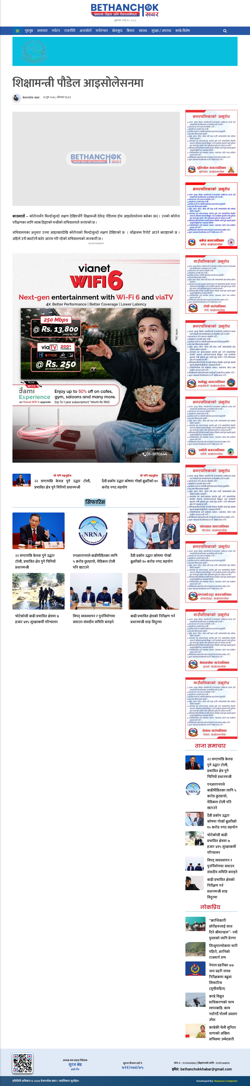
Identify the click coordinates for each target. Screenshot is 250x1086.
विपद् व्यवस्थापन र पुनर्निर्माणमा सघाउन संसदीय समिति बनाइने (94, 619)
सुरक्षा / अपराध (161, 31)
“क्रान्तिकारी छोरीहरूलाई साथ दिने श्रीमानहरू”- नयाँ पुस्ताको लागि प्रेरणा (223, 929)
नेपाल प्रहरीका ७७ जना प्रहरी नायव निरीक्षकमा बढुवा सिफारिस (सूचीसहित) (221, 977)
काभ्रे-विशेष (182, 31)
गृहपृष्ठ (29, 31)
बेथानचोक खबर (31, 97)
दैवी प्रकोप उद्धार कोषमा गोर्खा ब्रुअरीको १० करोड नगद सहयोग (151, 559)
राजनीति (69, 31)
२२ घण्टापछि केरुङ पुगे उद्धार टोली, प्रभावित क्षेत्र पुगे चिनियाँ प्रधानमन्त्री (35, 562)
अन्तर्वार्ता (86, 31)
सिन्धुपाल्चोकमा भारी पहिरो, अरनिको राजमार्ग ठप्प (223, 952)
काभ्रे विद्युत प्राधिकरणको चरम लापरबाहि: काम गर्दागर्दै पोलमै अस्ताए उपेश (223, 1008)
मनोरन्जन (102, 31)
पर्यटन (56, 31)
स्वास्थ (143, 31)
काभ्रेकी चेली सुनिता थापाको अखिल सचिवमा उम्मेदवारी (222, 1033)
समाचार (42, 31)
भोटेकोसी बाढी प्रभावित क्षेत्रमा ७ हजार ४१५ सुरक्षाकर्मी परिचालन (37, 619)
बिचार (131, 31)
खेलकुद (117, 31)
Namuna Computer (226, 1081)
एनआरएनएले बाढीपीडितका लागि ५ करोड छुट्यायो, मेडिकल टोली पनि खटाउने (95, 562)
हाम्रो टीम (75, 1069)
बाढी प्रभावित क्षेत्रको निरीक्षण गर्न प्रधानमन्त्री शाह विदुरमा (152, 619)
